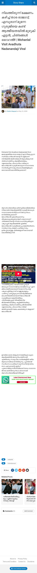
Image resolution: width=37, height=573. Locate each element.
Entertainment (12, 463)
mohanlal (10, 459)
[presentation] (32, 492)
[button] (2, 2)
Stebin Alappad (12, 111)
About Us (13, 559)
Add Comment (28, 511)
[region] (18, 67)
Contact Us (21, 561)
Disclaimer (30, 561)
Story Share (18, 2)
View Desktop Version (19, 568)
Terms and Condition (9, 561)
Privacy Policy (22, 559)
